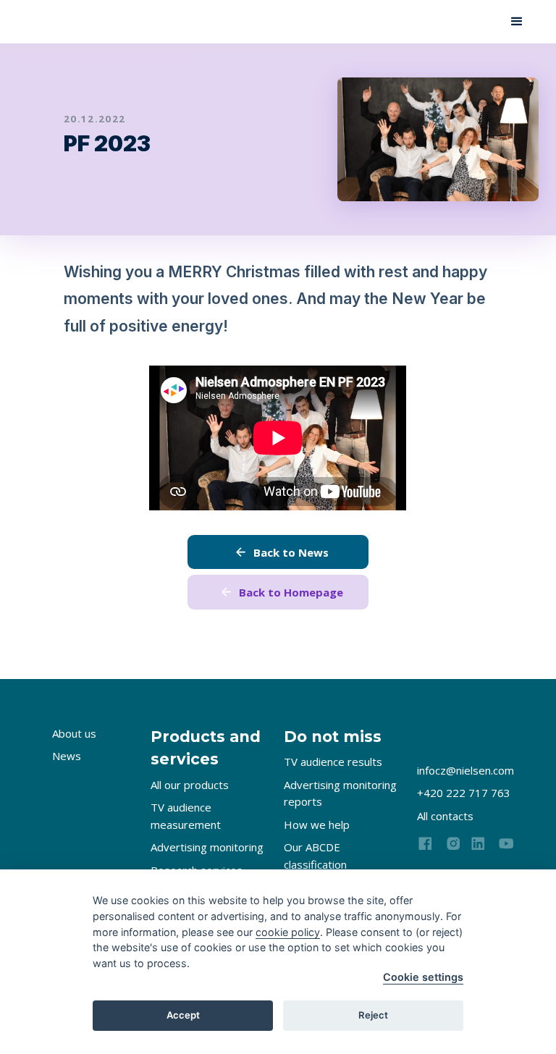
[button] (517, 21)
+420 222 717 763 (463, 792)
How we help (317, 824)
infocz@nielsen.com (465, 770)
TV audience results (333, 761)
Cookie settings (423, 977)
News (66, 756)
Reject (373, 1015)
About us (74, 733)
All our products (190, 784)
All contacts (445, 816)
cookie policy (288, 932)
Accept (183, 1015)
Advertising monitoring (207, 847)
